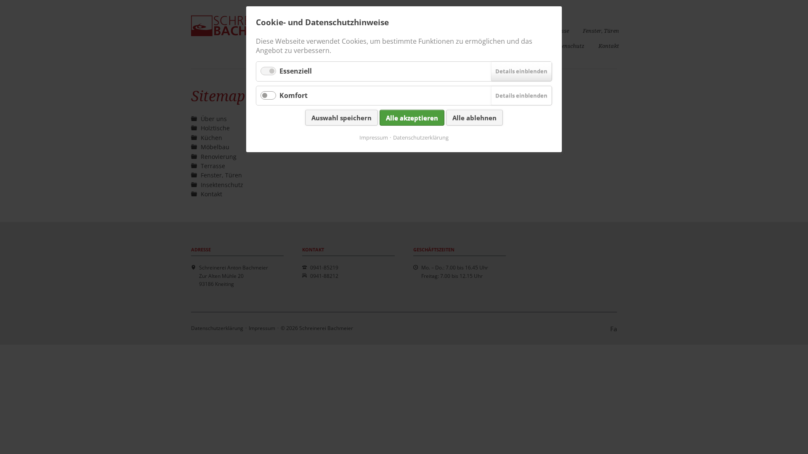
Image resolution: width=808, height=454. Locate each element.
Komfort (293, 95)
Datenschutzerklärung (421, 137)
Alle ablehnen (474, 118)
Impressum (373, 137)
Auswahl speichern (341, 118)
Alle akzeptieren (412, 118)
